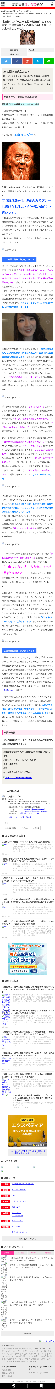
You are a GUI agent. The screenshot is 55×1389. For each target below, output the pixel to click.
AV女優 (31, 50)
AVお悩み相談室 (10, 828)
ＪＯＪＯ (15, 1229)
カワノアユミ (16, 1213)
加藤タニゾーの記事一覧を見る (20, 817)
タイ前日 (7, 1253)
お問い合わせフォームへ (29, 813)
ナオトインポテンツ (19, 1201)
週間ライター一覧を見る (27, 1239)
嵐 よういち (16, 1226)
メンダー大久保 (17, 1216)
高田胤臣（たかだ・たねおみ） (23, 1184)
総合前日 (34, 1253)
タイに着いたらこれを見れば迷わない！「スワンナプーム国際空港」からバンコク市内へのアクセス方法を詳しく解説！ (32, 1097)
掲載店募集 (6, 1370)
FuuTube (25, 828)
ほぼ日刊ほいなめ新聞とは (39, 1372)
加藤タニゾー (14, 54)
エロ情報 (36, 828)
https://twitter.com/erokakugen (36, 811)
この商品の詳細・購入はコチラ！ (19, 259)
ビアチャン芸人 (17, 1221)
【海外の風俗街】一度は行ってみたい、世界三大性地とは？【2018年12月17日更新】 (31, 1259)
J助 (13, 1195)
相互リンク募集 (8, 1373)
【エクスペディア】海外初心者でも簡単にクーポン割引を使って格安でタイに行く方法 (27, 1152)
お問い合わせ (7, 1376)
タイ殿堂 (21, 1253)
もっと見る (27, 1333)
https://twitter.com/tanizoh (34, 809)
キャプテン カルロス (19, 1190)
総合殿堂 (48, 1253)
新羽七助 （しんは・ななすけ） (23, 1232)
